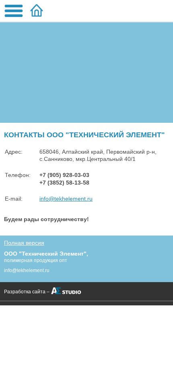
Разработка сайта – (26, 292)
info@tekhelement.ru (66, 198)
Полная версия (24, 243)
